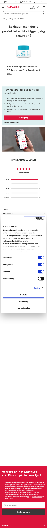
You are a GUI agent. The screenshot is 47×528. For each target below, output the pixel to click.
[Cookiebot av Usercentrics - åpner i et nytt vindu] (34, 218)
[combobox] (23, 13)
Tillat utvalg (23, 301)
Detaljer (37, 288)
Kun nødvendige (23, 308)
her (28, 496)
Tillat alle (23, 295)
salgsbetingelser (37, 496)
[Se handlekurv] (44, 7)
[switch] (41, 264)
